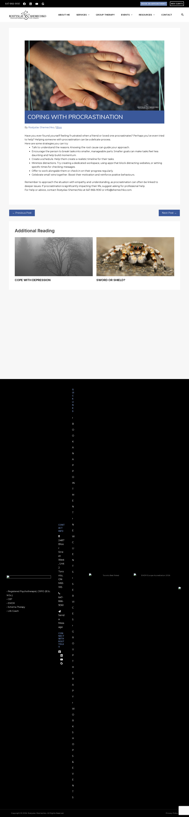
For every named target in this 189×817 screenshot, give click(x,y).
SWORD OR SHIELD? (110, 280)
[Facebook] (24, 4)
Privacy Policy (172, 813)
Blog (59, 127)
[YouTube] (36, 4)
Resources (145, 14)
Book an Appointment (73, 468)
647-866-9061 (12, 3)
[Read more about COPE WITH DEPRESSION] (54, 256)
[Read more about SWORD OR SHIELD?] (135, 256)
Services (81, 14)
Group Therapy (105, 14)
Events (125, 14)
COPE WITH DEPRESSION (32, 280)
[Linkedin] (30, 4)
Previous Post (22, 212)
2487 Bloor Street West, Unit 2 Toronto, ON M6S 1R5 (61, 564)
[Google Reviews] (43, 4)
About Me (64, 14)
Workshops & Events (73, 753)
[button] (153, 4)
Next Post (169, 212)
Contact (166, 14)
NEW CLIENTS (177, 4)
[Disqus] (94, 331)
